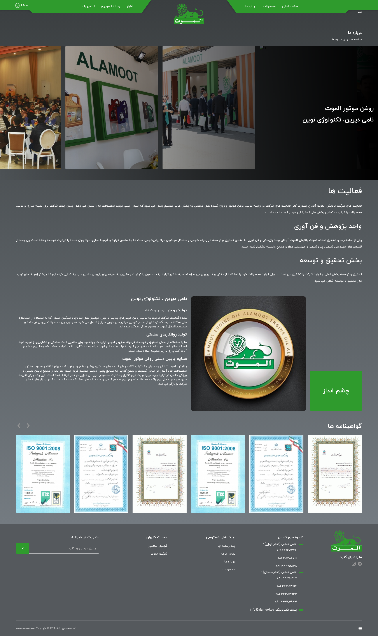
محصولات (269, 6)
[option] (335, 474)
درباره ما (250, 6)
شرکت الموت (158, 554)
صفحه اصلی (290, 6)
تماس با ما (88, 6)
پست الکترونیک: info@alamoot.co (273, 610)
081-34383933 (286, 602)
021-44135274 (287, 550)
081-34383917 (286, 586)
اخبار (130, 6)
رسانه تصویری (110, 6)
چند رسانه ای (226, 546)
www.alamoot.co (25, 628)
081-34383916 (287, 578)
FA (23, 5)
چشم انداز (336, 391)
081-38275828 (286, 566)
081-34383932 (286, 594)
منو (359, 12)
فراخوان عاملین (157, 546)
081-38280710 (287, 558)
